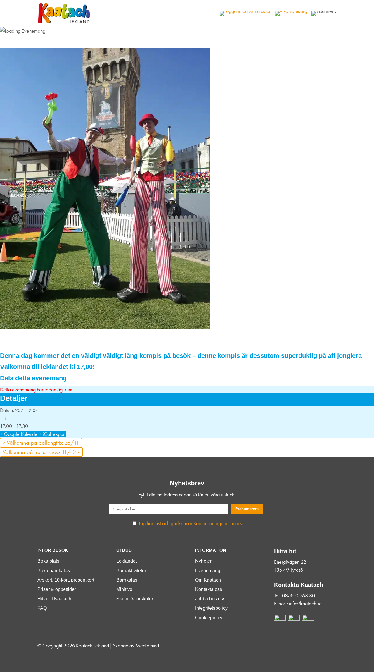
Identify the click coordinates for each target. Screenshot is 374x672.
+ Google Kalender (19, 434)
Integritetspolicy (211, 608)
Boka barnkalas (53, 570)
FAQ (42, 608)
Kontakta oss (208, 589)
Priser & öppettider (56, 589)
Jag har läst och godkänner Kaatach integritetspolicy (190, 523)
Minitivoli (125, 589)
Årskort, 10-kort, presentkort (65, 580)
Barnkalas (126, 580)
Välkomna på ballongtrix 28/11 (41, 442)
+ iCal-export (52, 434)
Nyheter (203, 560)
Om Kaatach (208, 580)
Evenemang (207, 570)
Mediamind (147, 645)
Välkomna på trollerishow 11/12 (41, 452)
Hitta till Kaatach (54, 598)
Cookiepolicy (208, 617)
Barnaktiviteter (131, 570)
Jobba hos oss (210, 598)
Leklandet (126, 560)
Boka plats (48, 560)
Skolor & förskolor (134, 598)
